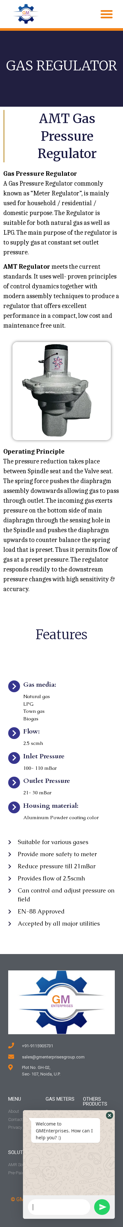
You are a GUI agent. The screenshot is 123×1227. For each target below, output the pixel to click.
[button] (106, 14)
